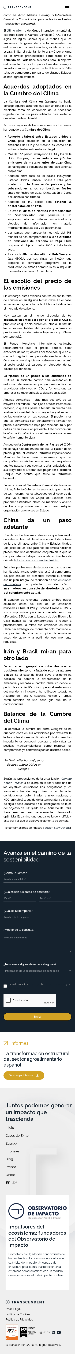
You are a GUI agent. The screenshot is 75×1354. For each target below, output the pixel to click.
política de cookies (18, 987)
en (14, 1182)
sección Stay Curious (56, 827)
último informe (16, 30)
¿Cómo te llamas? (15, 873)
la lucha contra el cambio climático (36, 560)
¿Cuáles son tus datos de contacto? (26, 892)
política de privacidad (55, 984)
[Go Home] (17, 7)
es (7, 1182)
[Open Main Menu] (67, 7)
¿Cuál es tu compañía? (18, 910)
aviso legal (34, 984)
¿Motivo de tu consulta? (19, 929)
